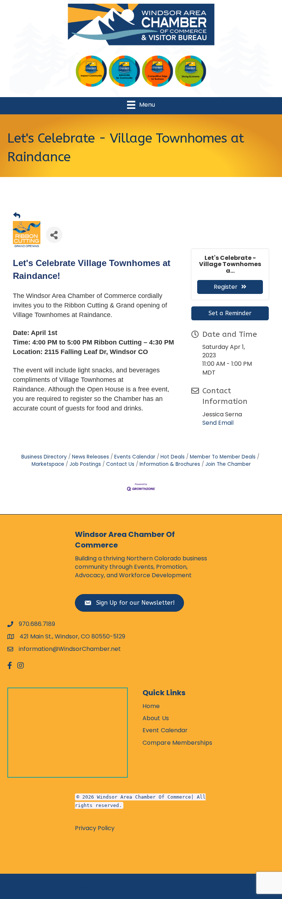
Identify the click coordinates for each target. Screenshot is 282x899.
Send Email (218, 423)
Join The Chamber (228, 464)
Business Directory (44, 456)
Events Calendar (134, 456)
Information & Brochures (170, 464)
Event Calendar (165, 730)
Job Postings (85, 464)
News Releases (90, 456)
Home (151, 706)
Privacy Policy (95, 828)
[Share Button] (54, 234)
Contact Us (120, 464)
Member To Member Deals (223, 456)
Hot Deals (172, 456)
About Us (155, 718)
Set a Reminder (230, 313)
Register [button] (226, 287)
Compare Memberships (177, 742)
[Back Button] (16, 216)
